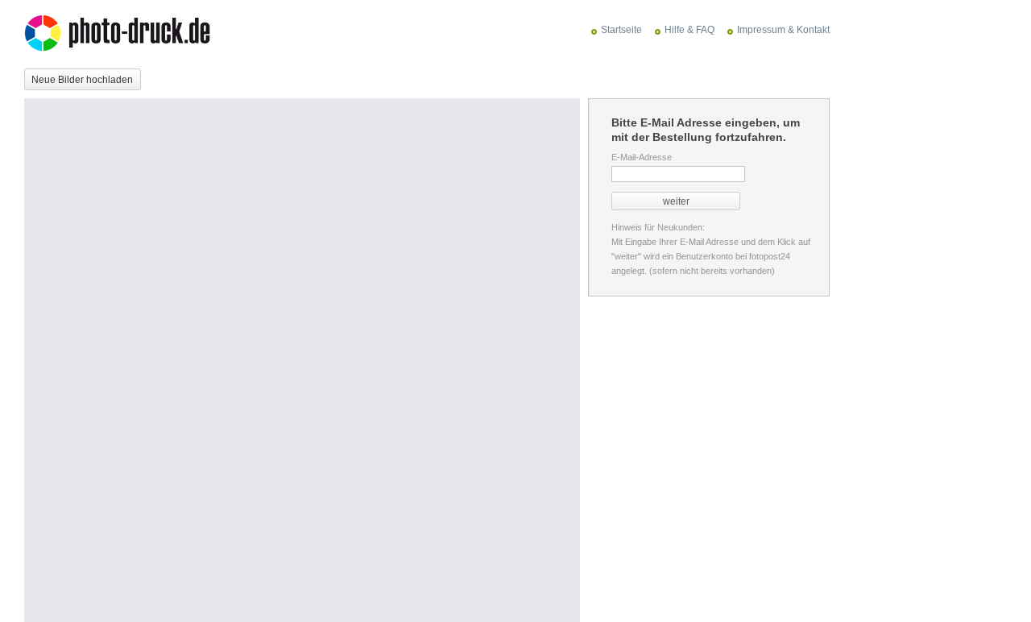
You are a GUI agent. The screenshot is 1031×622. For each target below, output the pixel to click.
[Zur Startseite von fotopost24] (125, 35)
